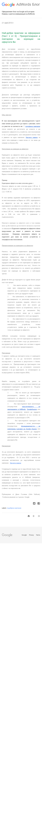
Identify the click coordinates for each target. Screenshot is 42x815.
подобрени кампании (14, 508)
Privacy (31, 535)
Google (24, 535)
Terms (38, 535)
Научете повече (15, 463)
